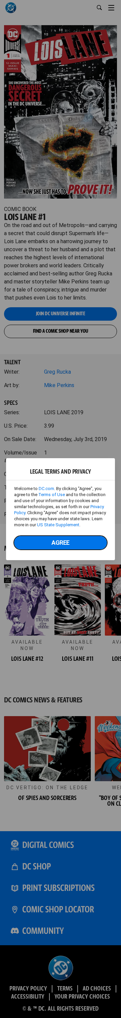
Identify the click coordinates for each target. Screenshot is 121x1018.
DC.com (46, 488)
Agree (60, 542)
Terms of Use (51, 494)
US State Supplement (58, 524)
